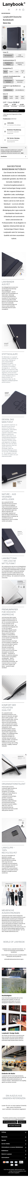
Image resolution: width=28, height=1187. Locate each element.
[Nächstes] (25, 37)
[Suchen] (16, 9)
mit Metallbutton (8, 90)
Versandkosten (5, 1171)
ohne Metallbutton (19, 90)
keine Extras (22, 97)
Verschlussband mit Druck (8, 81)
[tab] (13, 150)
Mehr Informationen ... (19, 1119)
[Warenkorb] (23, 9)
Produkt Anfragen (14, 110)
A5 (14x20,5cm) (8, 55)
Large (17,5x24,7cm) (19, 55)
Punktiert (22, 71)
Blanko (5, 71)
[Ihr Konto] (20, 9)
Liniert (16, 71)
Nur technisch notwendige (10, 1122)
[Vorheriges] (2, 37)
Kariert (11, 71)
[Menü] (9, 9)
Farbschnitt (5, 97)
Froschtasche (11, 97)
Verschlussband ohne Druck (19, 81)
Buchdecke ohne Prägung (20, 63)
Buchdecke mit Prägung (8, 63)
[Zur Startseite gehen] (14, 4)
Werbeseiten (16, 97)
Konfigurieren (22, 1122)
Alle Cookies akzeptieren (14, 1125)
